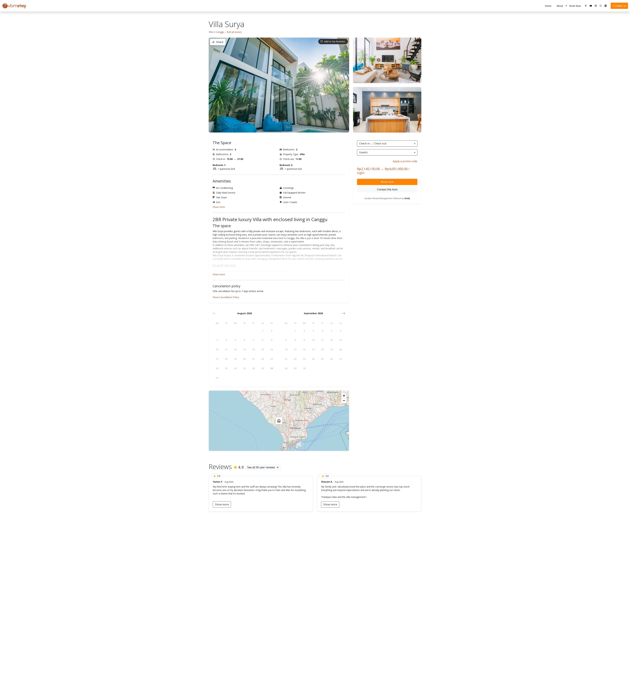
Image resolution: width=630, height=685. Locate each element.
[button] (566, 6)
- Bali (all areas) (233, 31)
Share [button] (219, 42)
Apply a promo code (405, 161)
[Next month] (343, 313)
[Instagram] (595, 6)
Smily (407, 198)
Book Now (575, 5)
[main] (315, 348)
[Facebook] (585, 6)
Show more (219, 206)
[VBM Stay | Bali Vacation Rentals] (14, 6)
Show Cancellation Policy (226, 297)
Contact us (619, 6)
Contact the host (387, 189)
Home (548, 5)
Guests (363, 152)
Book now (387, 182)
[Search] (600, 6)
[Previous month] (214, 313)
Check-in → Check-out (372, 143)
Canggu (220, 31)
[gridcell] (262, 330)
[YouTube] (590, 6)
